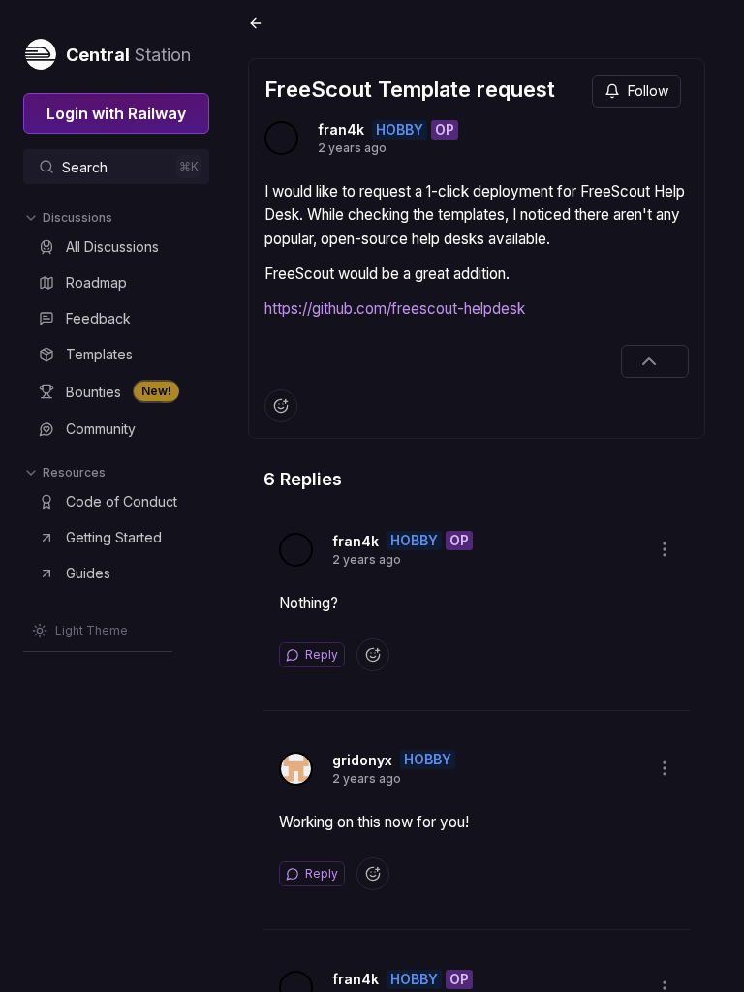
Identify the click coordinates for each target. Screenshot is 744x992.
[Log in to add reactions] (280, 405)
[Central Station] (39, 50)
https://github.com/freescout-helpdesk (394, 308)
